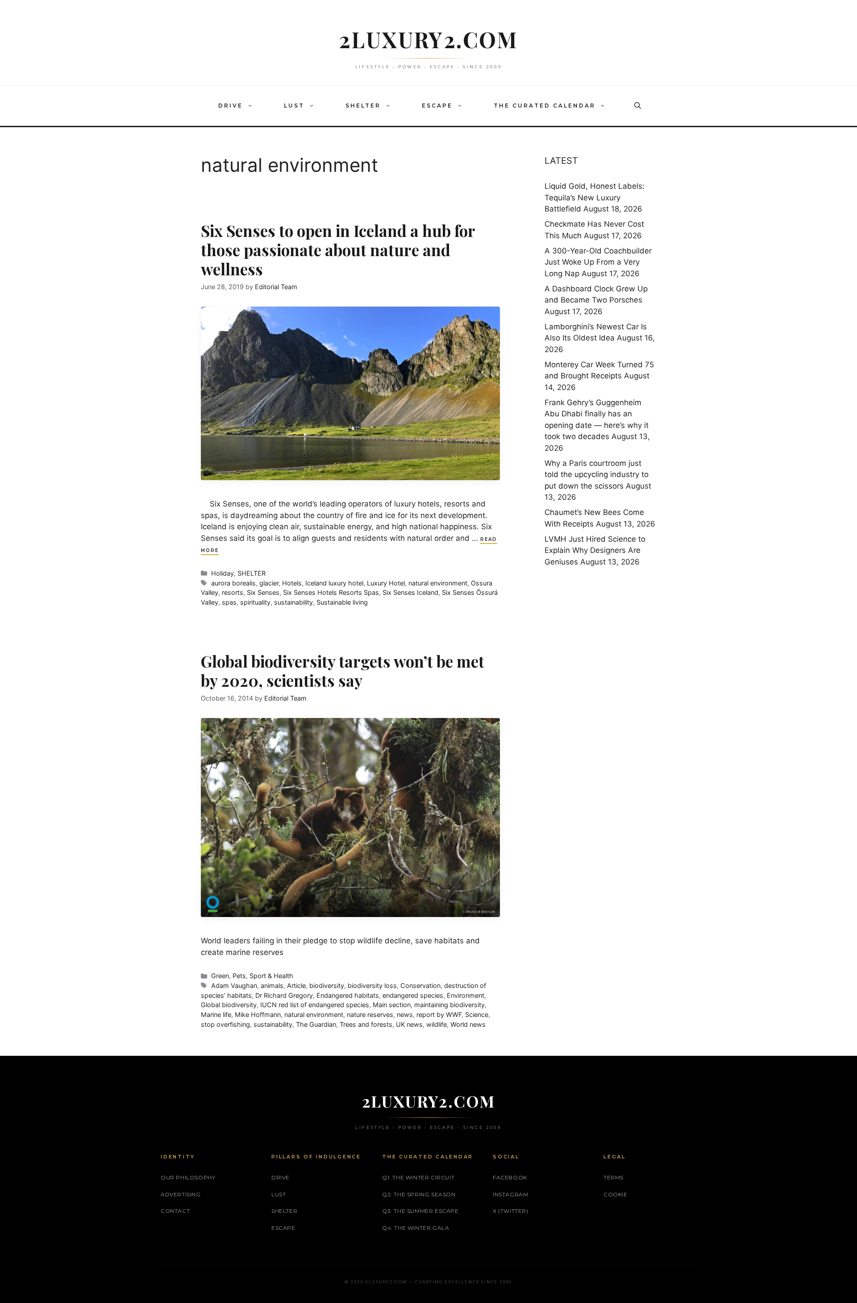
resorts (232, 592)
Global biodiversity (229, 1004)
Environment (465, 995)
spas (229, 602)
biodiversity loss (372, 985)
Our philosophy (188, 1177)
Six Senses (263, 592)
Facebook (510, 1177)
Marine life (216, 1014)
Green (220, 975)
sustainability (293, 602)
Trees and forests (366, 1024)
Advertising (181, 1194)
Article (296, 985)
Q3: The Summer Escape (420, 1211)
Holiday (222, 573)
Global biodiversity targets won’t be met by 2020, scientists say (342, 671)
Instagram (510, 1194)
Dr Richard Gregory (284, 995)
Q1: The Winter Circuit (418, 1177)
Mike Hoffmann (258, 1014)
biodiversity (326, 985)
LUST (294, 105)
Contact (175, 1211)
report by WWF (439, 1014)
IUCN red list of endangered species (314, 1004)
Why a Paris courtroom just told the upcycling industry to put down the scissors (597, 474)
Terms (613, 1177)
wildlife (436, 1024)
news (405, 1014)
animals (272, 985)
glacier (269, 583)
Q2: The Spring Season (419, 1194)
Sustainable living (342, 602)
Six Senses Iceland (410, 592)
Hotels (292, 583)
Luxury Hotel (386, 583)
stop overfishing (225, 1024)
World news (468, 1024)
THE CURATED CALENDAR (544, 105)
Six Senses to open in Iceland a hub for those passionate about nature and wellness (338, 249)
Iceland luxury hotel (334, 583)
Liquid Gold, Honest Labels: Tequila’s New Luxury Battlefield (595, 197)
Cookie (615, 1194)
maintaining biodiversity (449, 1004)
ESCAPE (437, 105)
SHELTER (363, 105)
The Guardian (316, 1024)
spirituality (255, 602)
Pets (239, 975)
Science (476, 1014)
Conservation (420, 985)
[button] (252, 105)
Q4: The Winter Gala (415, 1227)
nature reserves (370, 1014)
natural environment (437, 583)
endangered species (413, 995)
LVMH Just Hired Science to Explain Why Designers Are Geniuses (595, 550)
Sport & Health (271, 975)
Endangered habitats (347, 995)
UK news (409, 1024)
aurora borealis (233, 583)
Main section (392, 1004)
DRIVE (230, 105)
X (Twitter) (510, 1211)
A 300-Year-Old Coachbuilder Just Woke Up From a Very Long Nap (598, 262)
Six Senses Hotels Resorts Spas (331, 592)
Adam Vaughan (234, 985)
